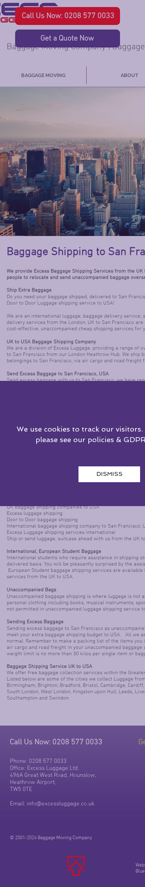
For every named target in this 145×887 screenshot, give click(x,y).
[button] (109, 474)
